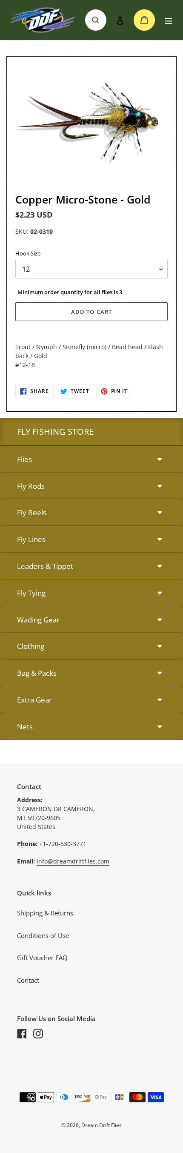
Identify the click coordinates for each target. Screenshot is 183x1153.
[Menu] (168, 20)
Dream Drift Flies (101, 1125)
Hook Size (27, 253)
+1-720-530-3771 (62, 844)
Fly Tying (31, 593)
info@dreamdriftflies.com (73, 861)
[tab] (91, 460)
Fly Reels (31, 512)
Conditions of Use (43, 935)
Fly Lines (31, 539)
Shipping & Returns (45, 913)
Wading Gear (38, 620)
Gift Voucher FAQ (42, 957)
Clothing (30, 646)
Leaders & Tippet (45, 566)
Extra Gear (34, 700)
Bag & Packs (37, 673)
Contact (28, 980)
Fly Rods (31, 486)
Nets (25, 726)
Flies (24, 459)
